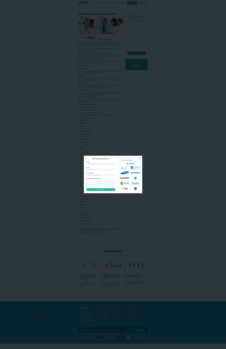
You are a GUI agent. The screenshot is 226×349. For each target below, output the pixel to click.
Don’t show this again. (127, 160)
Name (88, 161)
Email (88, 167)
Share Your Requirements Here (94, 178)
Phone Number (90, 173)
